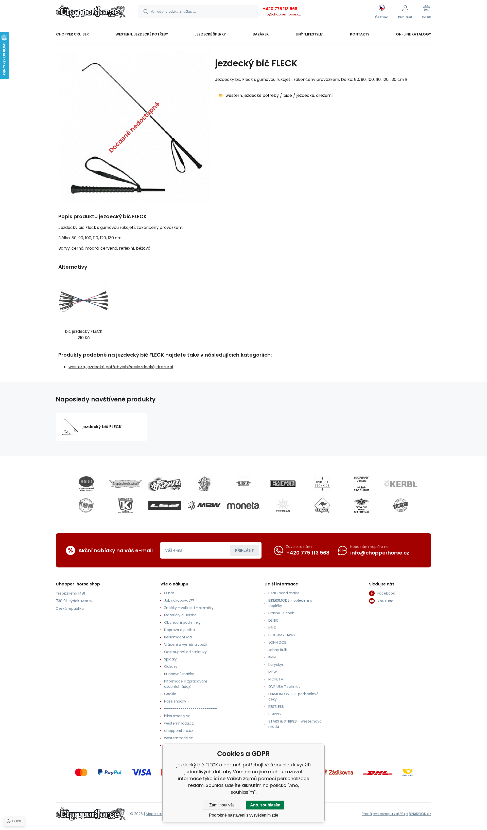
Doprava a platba (179, 629)
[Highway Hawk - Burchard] (361, 483)
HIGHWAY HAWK (282, 635)
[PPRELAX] (282, 505)
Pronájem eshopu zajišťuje (385, 813)
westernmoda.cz (179, 723)
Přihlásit (244, 550)
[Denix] (204, 483)
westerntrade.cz (178, 738)
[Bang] (86, 483)
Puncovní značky (179, 673)
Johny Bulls (278, 649)
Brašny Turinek (281, 613)
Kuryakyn (276, 664)
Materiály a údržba (180, 615)
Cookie (170, 693)
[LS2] (164, 505)
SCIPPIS (274, 713)
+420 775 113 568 (280, 9)
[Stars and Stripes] (361, 505)
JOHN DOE (277, 642)
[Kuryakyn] (125, 505)
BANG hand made (284, 593)
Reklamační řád (178, 637)
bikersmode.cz (177, 715)
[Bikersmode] (164, 483)
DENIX (273, 620)
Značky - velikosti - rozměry (189, 607)
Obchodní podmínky (182, 622)
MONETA (275, 679)
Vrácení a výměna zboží (185, 644)
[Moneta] (243, 505)
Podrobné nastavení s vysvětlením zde (243, 815)
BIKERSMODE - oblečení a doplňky (290, 603)
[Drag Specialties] (243, 483)
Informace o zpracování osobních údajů (185, 684)
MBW (272, 671)
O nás (169, 593)
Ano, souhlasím (265, 805)
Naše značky (175, 701)
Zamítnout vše (222, 805)
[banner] (91, 12)
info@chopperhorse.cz (282, 14)
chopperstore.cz (178, 730)
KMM (272, 657)
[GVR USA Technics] (322, 483)
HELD (272, 627)
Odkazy (170, 666)
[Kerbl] (400, 483)
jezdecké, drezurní (315, 95)
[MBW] (204, 505)
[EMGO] (282, 483)
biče (287, 95)
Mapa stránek (158, 813)
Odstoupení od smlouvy (185, 651)
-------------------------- (190, 708)
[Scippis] (322, 505)
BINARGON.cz (420, 813)
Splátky (170, 659)
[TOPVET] (400, 505)
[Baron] (125, 483)
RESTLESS (276, 706)
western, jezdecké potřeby (252, 95)
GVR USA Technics (284, 686)
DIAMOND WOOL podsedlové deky (293, 696)
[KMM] (86, 505)
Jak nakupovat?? (179, 600)
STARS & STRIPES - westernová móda (295, 724)
